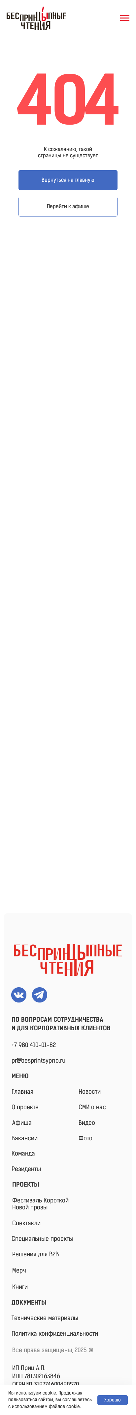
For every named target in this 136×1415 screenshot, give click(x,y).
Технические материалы (45, 1318)
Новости (90, 1091)
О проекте (25, 1107)
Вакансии (25, 1138)
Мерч (19, 1270)
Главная (22, 1091)
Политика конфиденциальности (55, 1333)
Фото (85, 1138)
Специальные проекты (42, 1238)
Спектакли (26, 1223)
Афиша (22, 1122)
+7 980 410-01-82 (34, 1045)
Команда (23, 1153)
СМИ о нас (92, 1107)
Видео (87, 1122)
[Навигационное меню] (124, 18)
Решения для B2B (35, 1254)
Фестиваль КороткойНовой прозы (40, 1204)
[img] (68, 960)
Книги (20, 1287)
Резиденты (26, 1169)
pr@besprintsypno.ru (38, 1060)
